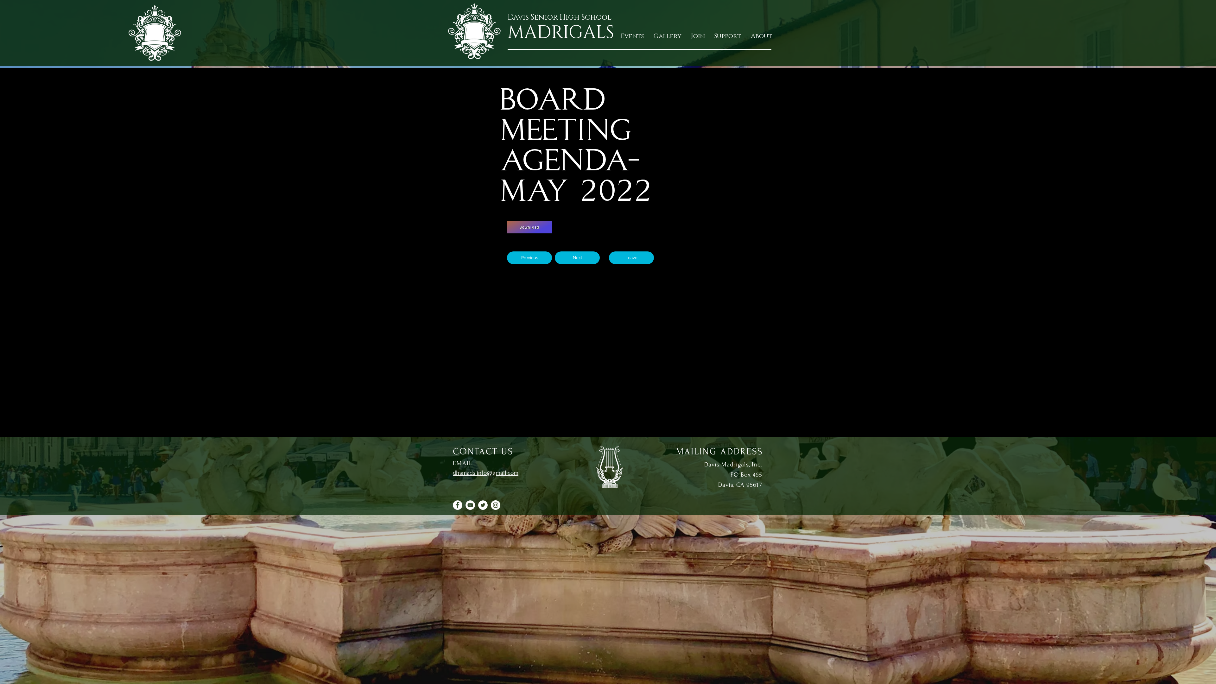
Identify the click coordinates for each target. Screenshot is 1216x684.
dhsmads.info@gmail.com (485, 472)
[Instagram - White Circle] (495, 505)
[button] (698, 36)
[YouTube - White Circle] (470, 505)
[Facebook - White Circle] (457, 505)
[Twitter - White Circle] (483, 505)
